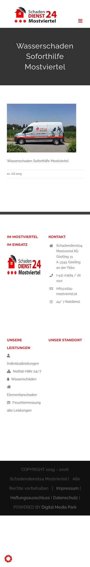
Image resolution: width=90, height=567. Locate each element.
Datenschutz (65, 497)
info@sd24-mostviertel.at (66, 291)
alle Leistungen (19, 410)
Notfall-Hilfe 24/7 (26, 371)
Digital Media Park (59, 507)
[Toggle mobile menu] (80, 20)
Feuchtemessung (26, 403)
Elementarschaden (22, 395)
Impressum (67, 488)
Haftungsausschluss (30, 497)
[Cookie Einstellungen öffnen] (8, 561)
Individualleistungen (23, 363)
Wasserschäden (23, 379)
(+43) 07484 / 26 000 (68, 278)
